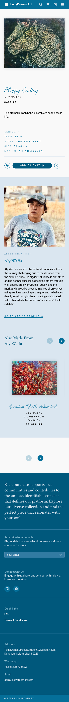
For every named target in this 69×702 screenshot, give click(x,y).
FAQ (6, 613)
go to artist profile (22, 316)
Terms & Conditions (15, 620)
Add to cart (30, 165)
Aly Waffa (13, 97)
